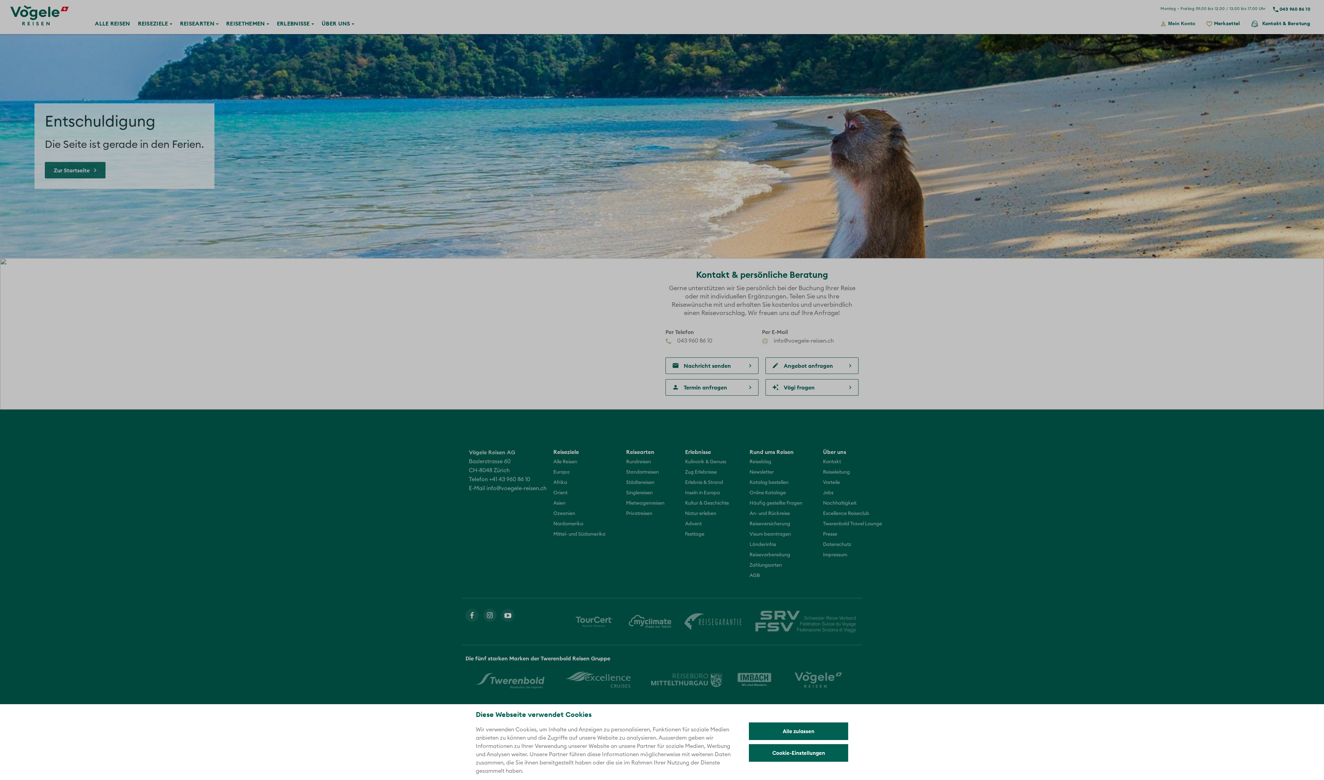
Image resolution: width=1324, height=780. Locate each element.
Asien (559, 503)
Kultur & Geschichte (707, 503)
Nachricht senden (707, 365)
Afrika (560, 482)
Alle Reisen (565, 461)
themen (246, 23)
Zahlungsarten (766, 565)
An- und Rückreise (770, 513)
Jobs (828, 492)
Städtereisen (640, 482)
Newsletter (762, 472)
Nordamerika (568, 523)
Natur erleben (700, 513)
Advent (693, 523)
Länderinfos (763, 544)
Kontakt (1286, 23)
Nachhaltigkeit (839, 503)
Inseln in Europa (702, 492)
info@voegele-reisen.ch (803, 341)
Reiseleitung (836, 472)
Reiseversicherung (770, 523)
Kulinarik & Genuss (705, 461)
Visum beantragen (770, 534)
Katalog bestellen (769, 482)
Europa (561, 472)
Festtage (694, 534)
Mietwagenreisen (645, 503)
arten (198, 23)
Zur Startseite (72, 170)
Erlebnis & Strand (704, 482)
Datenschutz (837, 544)
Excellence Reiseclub (846, 513)
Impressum (835, 555)
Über (336, 23)
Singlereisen (639, 492)
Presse (830, 534)
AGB (755, 575)
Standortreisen (642, 472)
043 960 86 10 (1295, 9)
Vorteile (831, 482)
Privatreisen (639, 513)
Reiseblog (760, 461)
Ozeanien (564, 513)
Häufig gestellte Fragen (776, 503)
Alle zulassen (798, 731)
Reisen (112, 23)
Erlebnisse (293, 23)
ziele (154, 23)
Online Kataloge (768, 492)
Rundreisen (638, 461)
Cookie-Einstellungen (798, 753)
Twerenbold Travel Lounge (852, 523)
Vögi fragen (799, 387)
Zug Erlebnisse (701, 472)
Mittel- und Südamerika (579, 534)
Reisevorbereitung (770, 555)
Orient (560, 492)
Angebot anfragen (808, 365)
